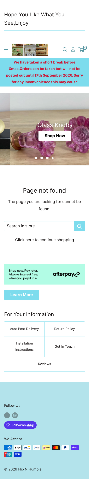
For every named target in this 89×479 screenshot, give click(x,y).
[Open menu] (6, 49)
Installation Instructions (24, 346)
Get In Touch (65, 346)
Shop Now (45, 135)
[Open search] (65, 49)
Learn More (21, 294)
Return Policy (64, 329)
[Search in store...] (79, 226)
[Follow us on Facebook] (7, 415)
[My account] (73, 49)
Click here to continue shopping (44, 239)
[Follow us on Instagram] (15, 415)
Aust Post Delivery (24, 329)
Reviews (44, 364)
